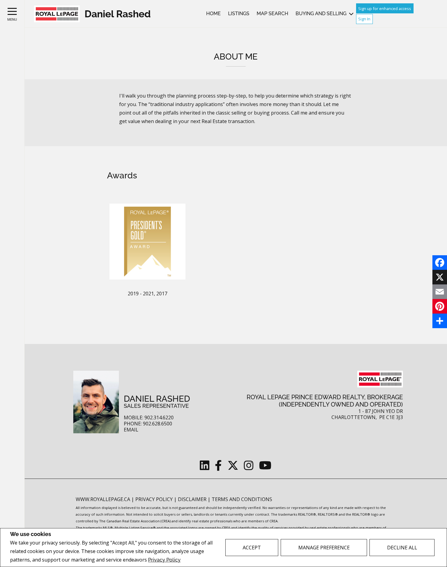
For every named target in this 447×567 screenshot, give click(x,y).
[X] (439, 277)
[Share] (439, 321)
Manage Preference (324, 547)
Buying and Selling (321, 13)
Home (213, 13)
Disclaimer (193, 499)
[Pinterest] (439, 306)
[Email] (439, 291)
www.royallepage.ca (103, 499)
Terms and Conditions (242, 499)
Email (131, 430)
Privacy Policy (164, 560)
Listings (238, 13)
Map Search (272, 13)
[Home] (57, 13)
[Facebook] (439, 262)
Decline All (402, 547)
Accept (252, 547)
